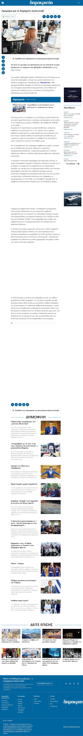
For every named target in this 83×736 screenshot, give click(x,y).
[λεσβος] (51, 527)
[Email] (59, 16)
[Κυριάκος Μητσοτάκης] (51, 587)
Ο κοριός (52, 699)
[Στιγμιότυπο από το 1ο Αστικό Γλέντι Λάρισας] (72, 653)
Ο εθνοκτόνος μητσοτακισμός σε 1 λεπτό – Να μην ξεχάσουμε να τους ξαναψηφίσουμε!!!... (24, 523)
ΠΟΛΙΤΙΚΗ (66, 132)
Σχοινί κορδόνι (54, 701)
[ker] (51, 634)
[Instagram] (70, 683)
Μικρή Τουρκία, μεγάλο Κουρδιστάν (24, 484)
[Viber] (51, 16)
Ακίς (51, 704)
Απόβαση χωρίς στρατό (19, 601)
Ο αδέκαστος (53, 706)
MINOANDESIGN (74, 727)
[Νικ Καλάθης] (51, 570)
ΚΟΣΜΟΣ (66, 112)
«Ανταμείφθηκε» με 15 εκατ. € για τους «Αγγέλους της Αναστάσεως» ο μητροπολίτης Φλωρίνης (24, 446)
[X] (47, 16)
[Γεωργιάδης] (51, 472)
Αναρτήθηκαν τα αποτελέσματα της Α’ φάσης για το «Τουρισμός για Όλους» (40, 106)
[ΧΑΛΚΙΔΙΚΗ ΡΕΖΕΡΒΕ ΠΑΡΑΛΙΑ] (51, 507)
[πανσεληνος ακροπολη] (72, 634)
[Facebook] (44, 16)
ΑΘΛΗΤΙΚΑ (66, 141)
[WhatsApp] (55, 16)
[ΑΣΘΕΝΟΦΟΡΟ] (11, 653)
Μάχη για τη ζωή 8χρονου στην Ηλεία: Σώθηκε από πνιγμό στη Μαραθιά (10, 661)
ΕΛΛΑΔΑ (66, 159)
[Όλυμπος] (31, 634)
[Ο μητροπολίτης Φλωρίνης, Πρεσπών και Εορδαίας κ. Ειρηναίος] (51, 450)
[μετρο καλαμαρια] (51, 549)
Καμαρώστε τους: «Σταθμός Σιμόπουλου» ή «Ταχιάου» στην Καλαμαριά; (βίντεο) (22, 545)
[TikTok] (74, 683)
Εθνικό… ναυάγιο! (17, 564)
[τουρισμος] (31, 653)
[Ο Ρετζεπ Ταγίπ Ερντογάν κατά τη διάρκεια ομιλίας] (51, 490)
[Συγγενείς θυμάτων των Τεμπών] (11, 634)
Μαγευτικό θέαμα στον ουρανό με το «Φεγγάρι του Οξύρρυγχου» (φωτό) (72, 642)
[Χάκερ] (51, 653)
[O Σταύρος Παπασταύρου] (51, 428)
